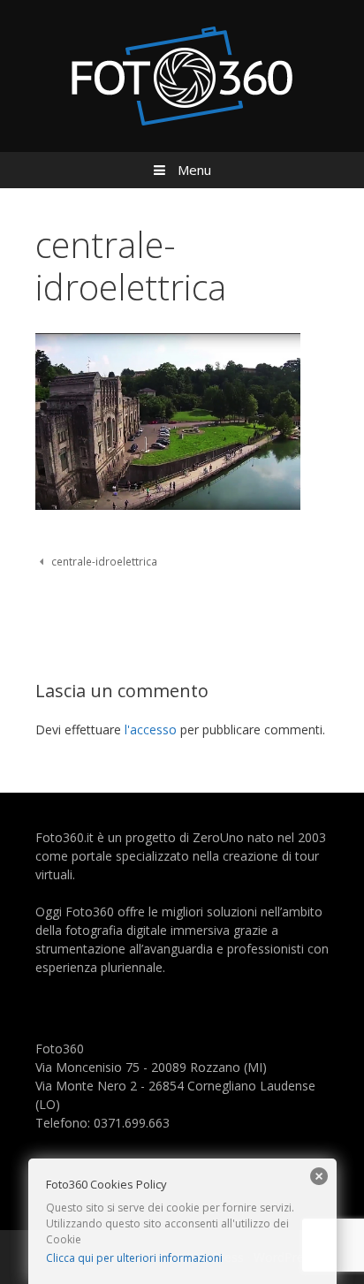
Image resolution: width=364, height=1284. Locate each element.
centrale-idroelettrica (104, 561)
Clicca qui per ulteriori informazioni (134, 1257)
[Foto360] (182, 74)
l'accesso (151, 729)
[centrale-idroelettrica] (167, 505)
